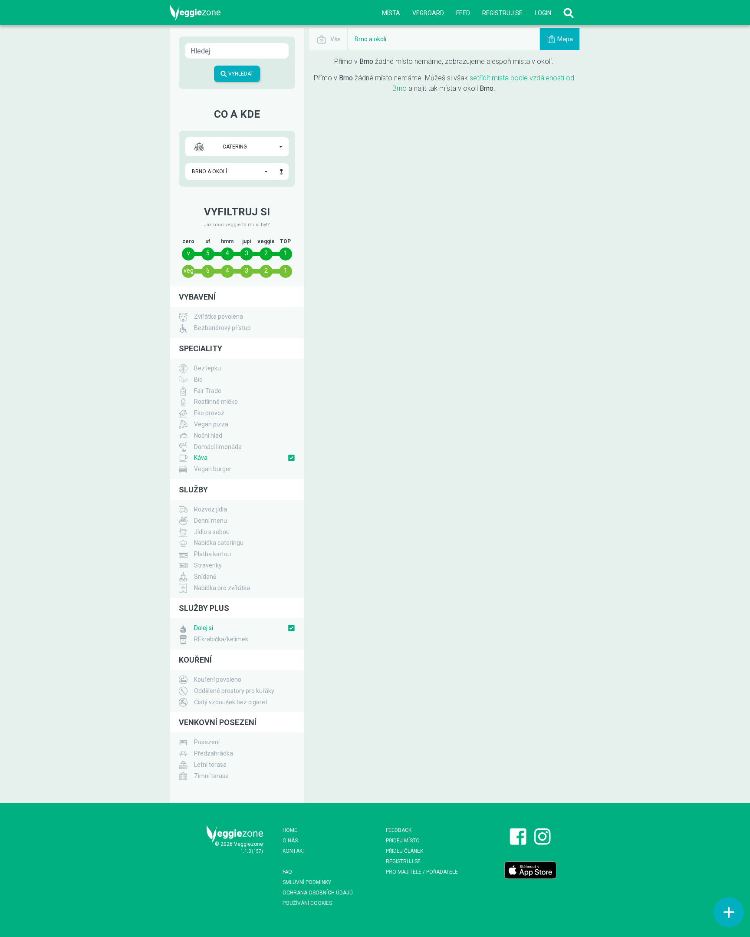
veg (189, 270)
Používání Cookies (307, 903)
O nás (290, 841)
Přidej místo (403, 841)
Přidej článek (404, 851)
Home (290, 830)
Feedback (398, 830)
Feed (463, 13)
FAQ (287, 872)
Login (543, 13)
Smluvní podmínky (307, 882)
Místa (391, 13)
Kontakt (294, 851)
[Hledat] (568, 13)
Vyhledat (240, 74)
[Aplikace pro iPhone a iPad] (530, 870)
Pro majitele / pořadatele (422, 872)
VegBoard (428, 13)
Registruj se (502, 13)
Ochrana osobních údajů (318, 893)
